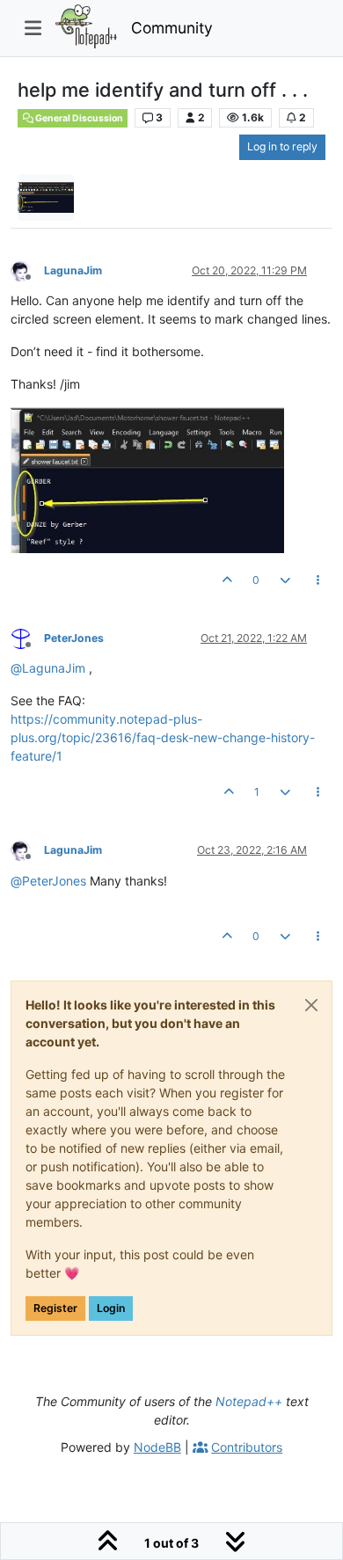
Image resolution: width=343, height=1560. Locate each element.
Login (111, 1308)
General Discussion (78, 118)
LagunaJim (73, 270)
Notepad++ (248, 1401)
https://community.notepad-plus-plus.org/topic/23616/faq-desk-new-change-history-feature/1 (163, 737)
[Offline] (27, 269)
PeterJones (74, 638)
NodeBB (157, 1447)
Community (172, 27)
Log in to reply (282, 146)
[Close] (311, 1005)
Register (55, 1308)
